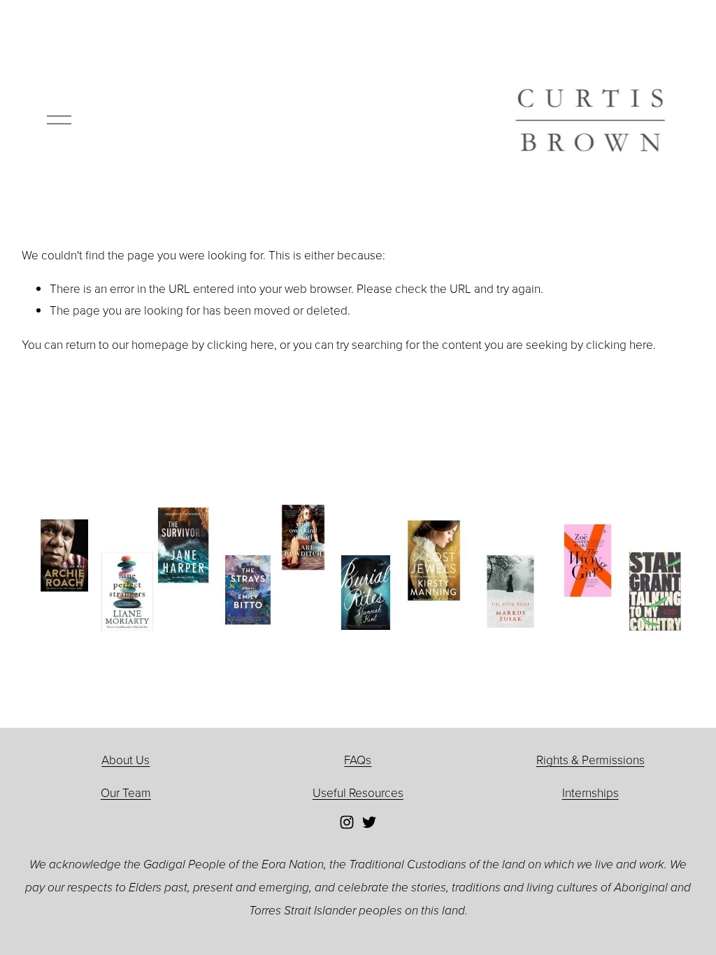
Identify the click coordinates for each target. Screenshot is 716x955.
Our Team (126, 792)
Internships (590, 792)
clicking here (240, 344)
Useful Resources (358, 792)
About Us (125, 759)
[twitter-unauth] (369, 822)
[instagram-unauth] (347, 822)
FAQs (357, 759)
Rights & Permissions (590, 759)
